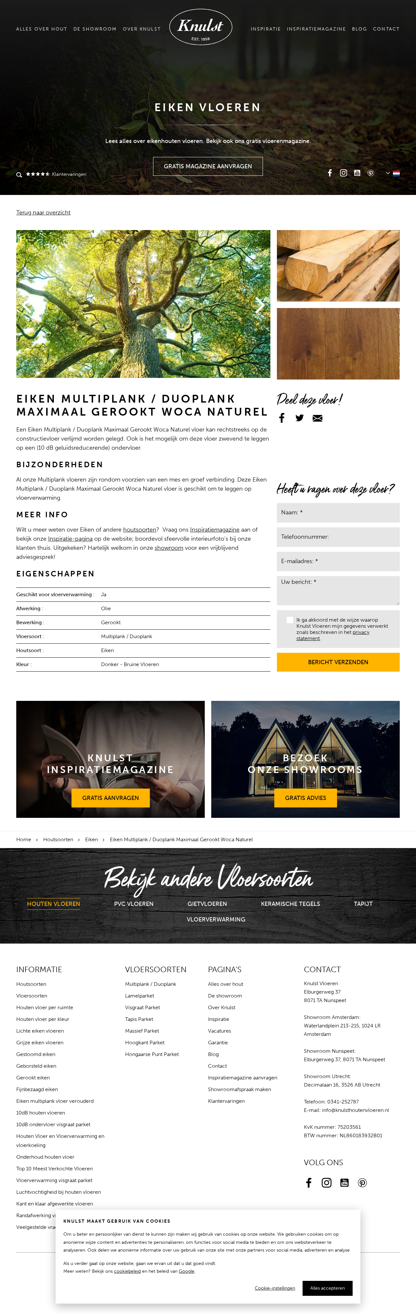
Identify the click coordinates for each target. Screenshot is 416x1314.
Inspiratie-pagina (70, 538)
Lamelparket (139, 996)
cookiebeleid (127, 1271)
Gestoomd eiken (35, 1054)
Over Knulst (142, 29)
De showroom (95, 29)
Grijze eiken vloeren (39, 1042)
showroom (169, 547)
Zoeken (19, 175)
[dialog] (208, 1257)
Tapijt (363, 904)
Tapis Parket (139, 1019)
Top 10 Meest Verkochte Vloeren (54, 1169)
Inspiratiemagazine (316, 29)
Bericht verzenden (338, 659)
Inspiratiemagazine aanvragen (242, 1078)
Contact (386, 29)
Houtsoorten (58, 839)
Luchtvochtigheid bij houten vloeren (58, 1192)
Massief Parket (142, 1031)
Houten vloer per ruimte (44, 1007)
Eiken (91, 839)
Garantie (218, 1042)
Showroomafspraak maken (239, 1089)
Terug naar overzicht (43, 212)
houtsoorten (139, 529)
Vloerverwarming (216, 919)
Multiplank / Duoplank (150, 984)
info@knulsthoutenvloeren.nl (355, 1110)
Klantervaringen (68, 174)
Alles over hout (42, 29)
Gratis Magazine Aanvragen (208, 163)
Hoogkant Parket (144, 1042)
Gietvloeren (207, 904)
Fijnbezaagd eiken (37, 1089)
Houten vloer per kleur (42, 1019)
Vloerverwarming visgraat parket (54, 1180)
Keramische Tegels (290, 904)
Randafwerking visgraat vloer (50, 1215)
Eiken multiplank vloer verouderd (55, 1101)
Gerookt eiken (33, 1078)
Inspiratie (266, 29)
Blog (359, 29)
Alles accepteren (327, 1288)
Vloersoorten (31, 996)
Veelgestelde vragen (40, 1227)
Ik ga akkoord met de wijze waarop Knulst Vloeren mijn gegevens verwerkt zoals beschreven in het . (342, 629)
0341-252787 (343, 1102)
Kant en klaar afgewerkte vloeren (54, 1204)
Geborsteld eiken (36, 1066)
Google (186, 1271)
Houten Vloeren (53, 904)
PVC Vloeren (134, 904)
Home (23, 839)
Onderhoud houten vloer (45, 1157)
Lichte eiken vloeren (40, 1031)
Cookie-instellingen (275, 1288)
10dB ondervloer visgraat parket (53, 1124)
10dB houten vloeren (40, 1113)
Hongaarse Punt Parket (152, 1054)
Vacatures (219, 1031)
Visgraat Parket (142, 1007)
